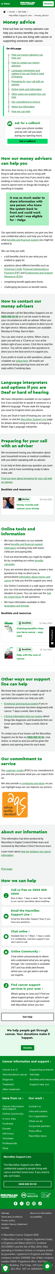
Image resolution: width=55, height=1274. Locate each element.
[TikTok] (40, 1204)
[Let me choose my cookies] (5, 1268)
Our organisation (38, 1116)
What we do (36, 1121)
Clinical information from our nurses (23, 716)
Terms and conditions (11, 1217)
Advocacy (8, 1133)
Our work (35, 1098)
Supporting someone (41, 1069)
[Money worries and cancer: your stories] (8, 505)
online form (22, 361)
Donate (48, 3)
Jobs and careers (38, 1111)
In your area (9, 1119)
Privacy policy (8, 1221)
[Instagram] (34, 1204)
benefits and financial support (23, 240)
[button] (6, 3)
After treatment (11, 1089)
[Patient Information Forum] (46, 1195)
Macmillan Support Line (20, 15)
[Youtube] (28, 1204)
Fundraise (7, 1123)
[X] (22, 1204)
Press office (35, 1131)
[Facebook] (15, 1204)
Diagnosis (7, 1079)
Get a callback (27, 141)
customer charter (15, 770)
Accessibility (36, 1217)
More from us (11, 1098)
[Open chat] (47, 1266)
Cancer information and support (25, 1061)
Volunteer (7, 1138)
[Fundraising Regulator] (29, 1195)
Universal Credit (13, 269)
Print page (6, 869)
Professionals (9, 1143)
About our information (41, 1213)
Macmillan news (37, 1136)
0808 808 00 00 (35, 737)
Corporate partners (39, 1126)
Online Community (13, 1114)
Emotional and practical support (21, 703)
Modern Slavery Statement (14, 1224)
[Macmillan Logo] (27, 3)
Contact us (35, 1106)
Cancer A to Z (9, 1069)
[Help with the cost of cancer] (8, 655)
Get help (22, 12)
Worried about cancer (14, 1074)
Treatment (8, 1084)
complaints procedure (33, 783)
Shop (5, 1148)
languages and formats (16, 606)
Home (12, 12)
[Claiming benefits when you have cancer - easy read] (8, 631)
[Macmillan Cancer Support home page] (4, 12)
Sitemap (5, 1213)
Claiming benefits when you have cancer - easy (30, 632)
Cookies (5, 1228)
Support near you (39, 1084)
